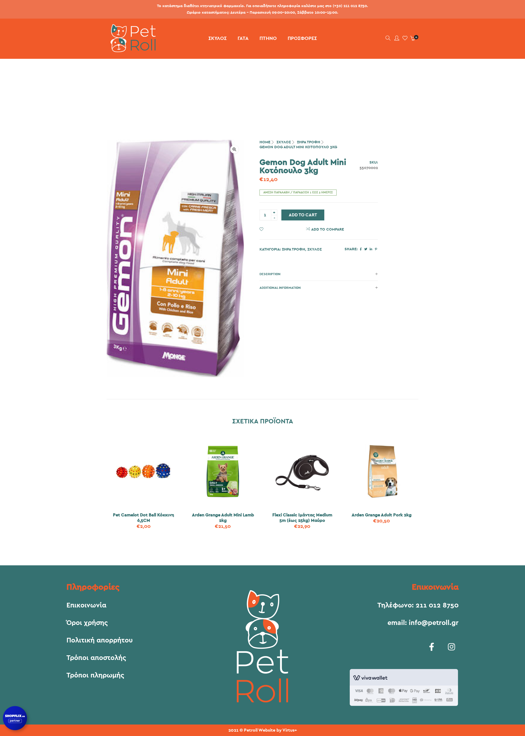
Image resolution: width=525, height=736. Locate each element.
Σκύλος (283, 142)
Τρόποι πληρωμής (95, 676)
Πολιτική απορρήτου (99, 641)
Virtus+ (289, 730)
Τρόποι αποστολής (96, 658)
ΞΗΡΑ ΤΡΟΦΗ (308, 142)
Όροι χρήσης (87, 623)
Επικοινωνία (86, 606)
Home (264, 142)
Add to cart (303, 215)
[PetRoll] (131, 50)
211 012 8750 (437, 605)
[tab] (318, 274)
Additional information (280, 287)
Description (270, 274)
